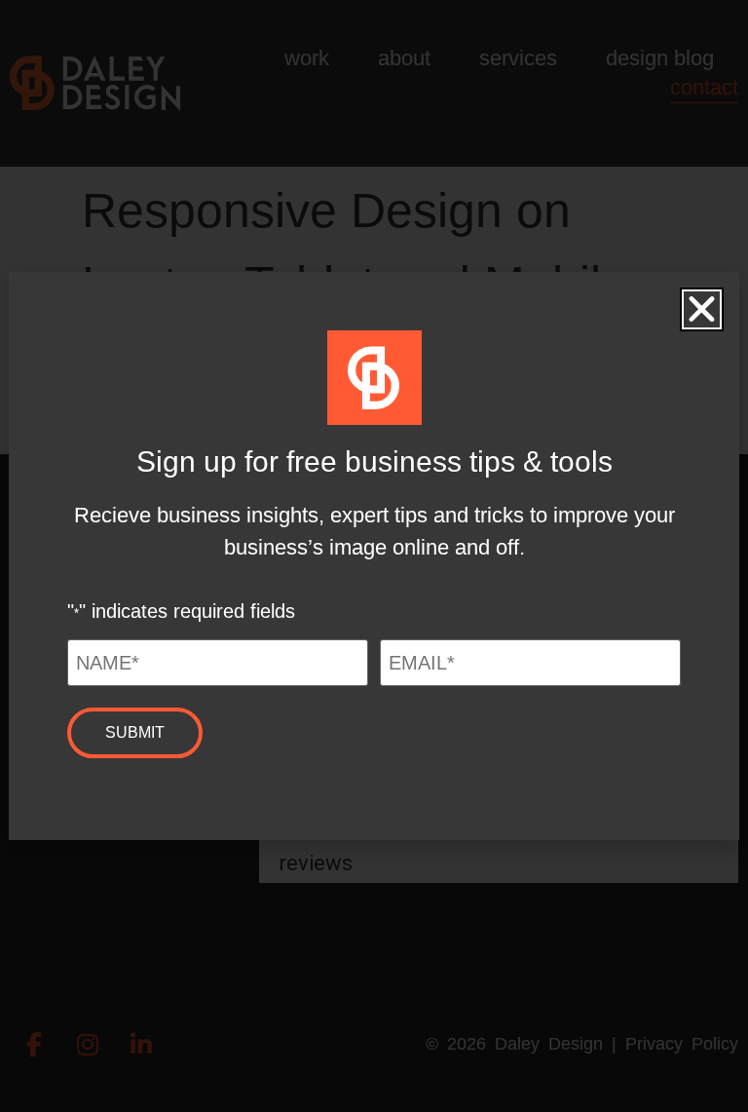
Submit (135, 732)
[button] (702, 309)
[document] (374, 556)
